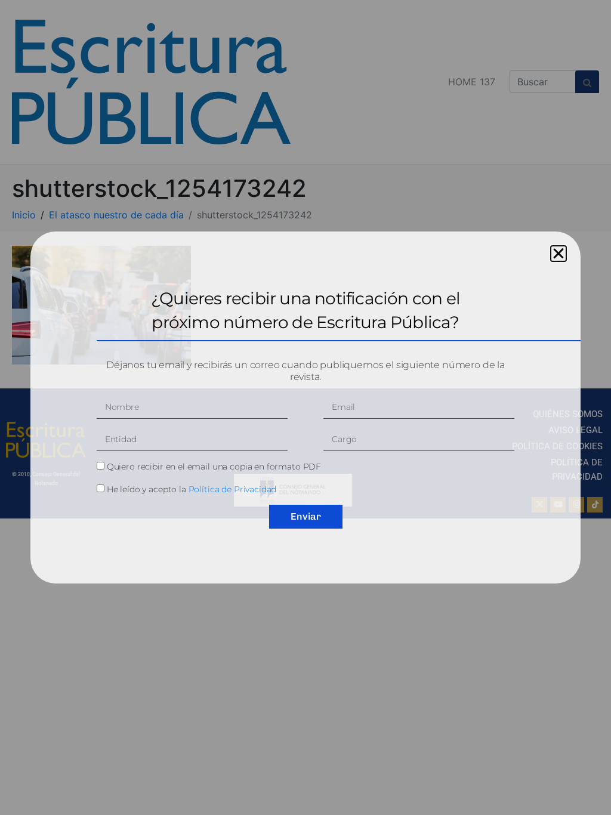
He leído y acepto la (192, 489)
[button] (558, 253)
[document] (305, 407)
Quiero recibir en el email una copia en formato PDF (214, 466)
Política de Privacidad (233, 489)
